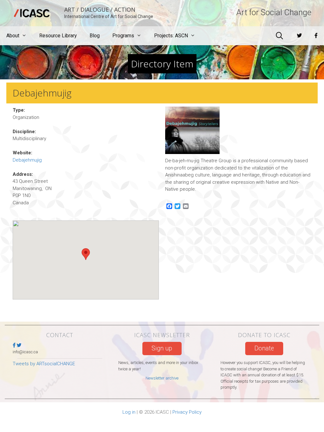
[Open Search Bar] (279, 35)
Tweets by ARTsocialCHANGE (44, 364)
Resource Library (58, 36)
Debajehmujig (27, 160)
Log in (128, 412)
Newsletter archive (162, 378)
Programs (123, 36)
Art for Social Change (273, 12)
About (12, 36)
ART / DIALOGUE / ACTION (99, 9)
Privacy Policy (187, 412)
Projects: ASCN (171, 36)
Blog (95, 36)
